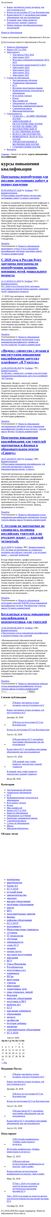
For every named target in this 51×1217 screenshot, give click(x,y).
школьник (12, 957)
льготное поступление (19, 954)
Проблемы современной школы (27, 106)
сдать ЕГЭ (13, 945)
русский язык (14, 891)
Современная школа (22, 108)
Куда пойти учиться (22, 95)
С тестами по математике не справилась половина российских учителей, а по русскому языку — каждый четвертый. (23, 533)
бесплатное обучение (11, 339)
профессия (33, 342)
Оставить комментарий (12, 254)
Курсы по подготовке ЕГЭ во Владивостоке (28, 12)
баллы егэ (12, 885)
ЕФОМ (25, 603)
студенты (12, 932)
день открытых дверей (20, 991)
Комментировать (9, 193)
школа (4, 431)
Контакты (11, 149)
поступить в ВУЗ (16, 1001)
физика (12, 520)
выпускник (13, 979)
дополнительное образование (23, 1029)
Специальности (14, 113)
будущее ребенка (16, 1023)
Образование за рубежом (24, 103)
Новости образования (11, 32)
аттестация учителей (11, 603)
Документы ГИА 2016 (23, 54)
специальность (15, 941)
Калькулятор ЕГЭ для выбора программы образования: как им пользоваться (27, 16)
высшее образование (18, 901)
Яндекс (11, 431)
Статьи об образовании (18, 77)
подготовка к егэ (16, 970)
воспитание (27, 339)
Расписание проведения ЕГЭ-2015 (29, 65)
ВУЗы (10, 976)
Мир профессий (20, 101)
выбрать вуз (14, 1004)
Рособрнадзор (30, 605)
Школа (10, 826)
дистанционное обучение (13, 426)
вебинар (44, 683)
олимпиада (13, 973)
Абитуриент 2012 (20, 72)
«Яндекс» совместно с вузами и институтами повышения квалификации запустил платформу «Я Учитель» (25, 356)
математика (33, 517)
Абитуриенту (13, 52)
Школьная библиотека (23, 111)
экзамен (11, 948)
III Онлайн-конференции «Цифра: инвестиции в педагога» (23, 1150)
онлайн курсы (23, 429)
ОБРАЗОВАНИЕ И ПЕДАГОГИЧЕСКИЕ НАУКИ (27, 122)
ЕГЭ (14, 85)
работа (38, 251)
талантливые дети (17, 988)
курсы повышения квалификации (20, 340)
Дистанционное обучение (24, 80)
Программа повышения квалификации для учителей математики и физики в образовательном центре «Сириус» (23, 445)
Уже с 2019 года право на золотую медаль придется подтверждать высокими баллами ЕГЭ (28, 1198)
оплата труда (14, 951)
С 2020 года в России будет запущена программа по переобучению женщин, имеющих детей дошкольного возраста (24, 267)
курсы (17, 248)
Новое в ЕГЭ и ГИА (16, 49)
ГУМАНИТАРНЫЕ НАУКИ (26, 147)
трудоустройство (9, 344)
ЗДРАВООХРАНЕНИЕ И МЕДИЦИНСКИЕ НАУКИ (25, 142)
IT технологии (15, 935)
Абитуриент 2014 (20, 67)
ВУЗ (9, 910)
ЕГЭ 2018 (12, 888)
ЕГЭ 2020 (12, 1032)
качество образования (19, 998)
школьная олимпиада (19, 1010)
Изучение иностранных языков (27, 88)
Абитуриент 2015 (20, 57)
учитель (42, 429)
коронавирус (7, 248)
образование (14, 1013)
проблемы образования (20, 904)
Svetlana (29, 190)
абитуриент (13, 985)
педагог (34, 429)
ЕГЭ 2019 (12, 923)
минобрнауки (14, 882)
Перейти (5, 243)
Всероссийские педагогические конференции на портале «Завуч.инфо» (26, 1172)
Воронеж (12, 995)
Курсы (15, 98)
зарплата (12, 898)
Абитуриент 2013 (20, 70)
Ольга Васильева (16, 963)
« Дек (4, 1062)
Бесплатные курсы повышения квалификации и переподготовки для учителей (25, 618)
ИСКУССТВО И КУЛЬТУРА (26, 134)
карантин (12, 1026)
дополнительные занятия (21, 913)
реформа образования (19, 920)
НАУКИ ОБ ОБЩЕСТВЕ (24, 126)
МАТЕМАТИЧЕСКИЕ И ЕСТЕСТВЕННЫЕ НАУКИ (26, 130)
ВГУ (9, 960)
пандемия (30, 251)
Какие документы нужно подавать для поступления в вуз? (25, 8)
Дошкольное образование (24, 83)
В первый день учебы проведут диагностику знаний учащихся (22, 21)
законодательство (17, 895)
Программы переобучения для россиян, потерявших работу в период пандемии (24, 180)
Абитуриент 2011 (20, 75)
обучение (20, 251)
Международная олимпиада (23, 929)
